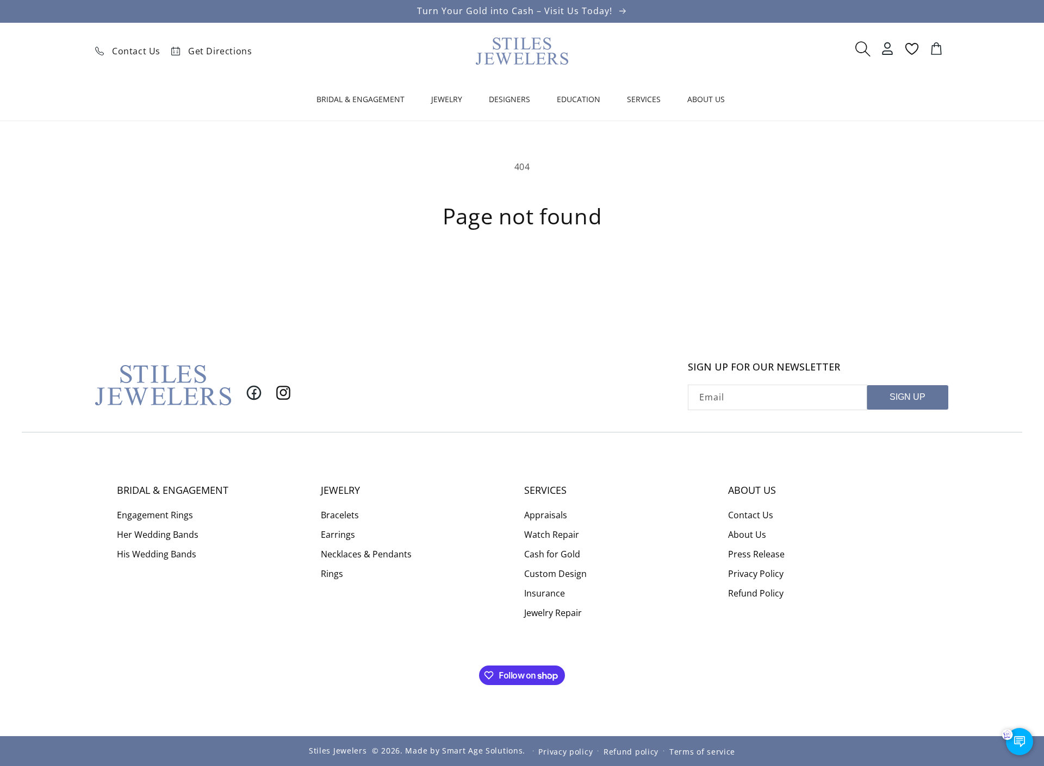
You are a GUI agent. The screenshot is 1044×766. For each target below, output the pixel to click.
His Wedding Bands (156, 554)
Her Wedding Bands (157, 534)
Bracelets (340, 514)
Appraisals (545, 514)
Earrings (338, 534)
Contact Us (136, 51)
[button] (361, 102)
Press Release (756, 554)
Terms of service (702, 751)
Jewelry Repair (553, 612)
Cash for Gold (552, 554)
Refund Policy (756, 593)
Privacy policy (565, 751)
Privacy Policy (756, 573)
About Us (747, 534)
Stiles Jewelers (338, 750)
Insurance (544, 593)
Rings (332, 573)
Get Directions (220, 51)
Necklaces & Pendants (366, 554)
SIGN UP (907, 396)
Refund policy (631, 751)
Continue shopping (522, 268)
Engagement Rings (155, 514)
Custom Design (555, 573)
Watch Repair (551, 534)
